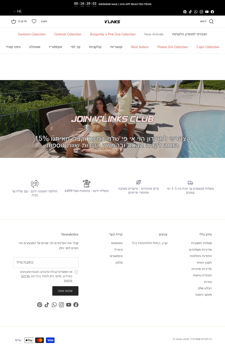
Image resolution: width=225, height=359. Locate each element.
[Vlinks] (112, 21)
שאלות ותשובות (201, 243)
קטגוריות (116, 47)
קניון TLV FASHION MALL (149, 243)
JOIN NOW (65, 291)
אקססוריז (55, 47)
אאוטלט (34, 47)
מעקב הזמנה (203, 295)
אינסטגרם (116, 256)
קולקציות (95, 47)
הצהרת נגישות (202, 275)
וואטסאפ (117, 243)
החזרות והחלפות (201, 256)
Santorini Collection (31, 34)
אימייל (118, 250)
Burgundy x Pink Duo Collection (113, 34)
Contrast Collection (67, 34)
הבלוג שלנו (205, 288)
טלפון (119, 263)
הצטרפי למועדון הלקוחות (189, 34)
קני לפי (75, 47)
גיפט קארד (13, 47)
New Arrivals (153, 34)
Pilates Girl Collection (172, 47)
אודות (208, 282)
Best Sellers (140, 47)
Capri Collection (208, 47)
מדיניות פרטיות (202, 269)
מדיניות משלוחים (200, 250)
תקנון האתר (204, 263)
